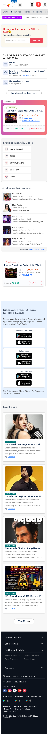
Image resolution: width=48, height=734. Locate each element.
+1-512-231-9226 (28, 676)
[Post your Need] (38, 4)
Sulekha (8, 5)
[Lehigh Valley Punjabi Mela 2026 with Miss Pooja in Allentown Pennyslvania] (11, 118)
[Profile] (45, 4)
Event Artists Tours (36, 249)
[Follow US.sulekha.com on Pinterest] (25, 691)
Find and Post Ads (13, 637)
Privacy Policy (9, 709)
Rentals (27, 11)
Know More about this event (23, 93)
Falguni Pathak (18, 239)
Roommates (16, 11)
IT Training (37, 11)
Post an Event (29, 659)
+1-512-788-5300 (13, 676)
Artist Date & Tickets (33, 17)
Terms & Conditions (31, 707)
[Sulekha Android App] (24, 356)
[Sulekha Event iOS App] (24, 342)
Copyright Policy (10, 711)
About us (6, 707)
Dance (12, 156)
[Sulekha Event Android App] (24, 335)
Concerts (11, 457)
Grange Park (27, 118)
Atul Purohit (17, 216)
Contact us (17, 707)
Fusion (12, 177)
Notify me (36, 40)
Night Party (14, 170)
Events (5, 11)
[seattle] (14, 4)
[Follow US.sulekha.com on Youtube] (20, 691)
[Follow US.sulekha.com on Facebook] (5, 691)
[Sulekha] (4, 5)
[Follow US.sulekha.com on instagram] (10, 691)
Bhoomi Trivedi (18, 194)
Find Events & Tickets (14, 650)
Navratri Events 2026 (12, 17)
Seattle (14, 1)
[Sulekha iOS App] (24, 362)
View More (23, 621)
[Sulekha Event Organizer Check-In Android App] (24, 376)
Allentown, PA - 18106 (31, 121)
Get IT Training (11, 644)
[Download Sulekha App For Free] (32, 4)
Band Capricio (18, 228)
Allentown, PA (26, 75)
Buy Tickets (35, 128)
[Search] (20, 5)
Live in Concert (16, 149)
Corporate (9, 668)
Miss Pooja (17, 205)
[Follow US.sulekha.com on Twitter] (15, 691)
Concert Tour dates (31, 656)
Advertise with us (23, 709)
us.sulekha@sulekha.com (16, 682)
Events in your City (12, 656)
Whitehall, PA (27, 275)
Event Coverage (11, 659)
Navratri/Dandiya (16, 163)
